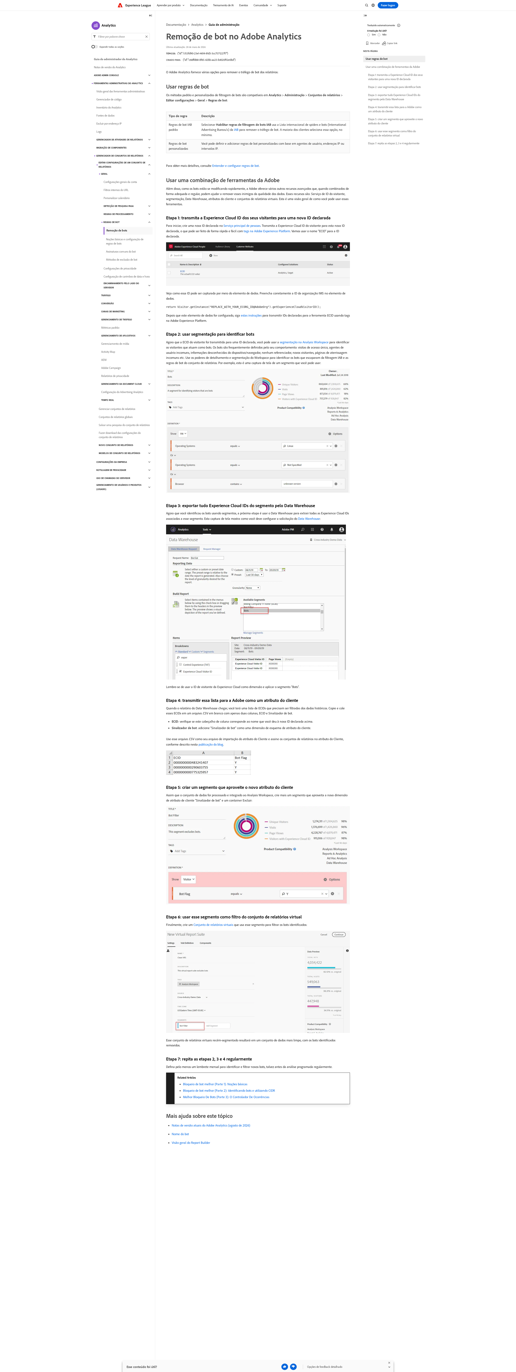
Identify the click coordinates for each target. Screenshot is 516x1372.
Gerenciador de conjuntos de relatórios (119, 155)
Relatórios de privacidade (115, 376)
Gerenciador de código (109, 99)
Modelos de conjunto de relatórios (119, 453)
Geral (104, 173)
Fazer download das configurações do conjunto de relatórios (120, 435)
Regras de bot (111, 222)
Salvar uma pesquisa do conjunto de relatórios (124, 425)
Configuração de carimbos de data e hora (127, 276)
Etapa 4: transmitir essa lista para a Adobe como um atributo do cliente (394, 109)
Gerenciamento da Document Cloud (121, 384)
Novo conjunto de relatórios (116, 445)
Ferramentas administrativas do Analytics (118, 83)
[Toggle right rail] (365, 15)
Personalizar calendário (117, 198)
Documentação (176, 25)
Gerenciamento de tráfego (116, 319)
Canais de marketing (113, 311)
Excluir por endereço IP (109, 123)
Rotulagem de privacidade (111, 470)
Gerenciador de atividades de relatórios (119, 139)
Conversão (107, 303)
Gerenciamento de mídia (115, 344)
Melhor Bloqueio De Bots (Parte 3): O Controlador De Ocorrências (226, 1097)
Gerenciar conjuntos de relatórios (117, 409)
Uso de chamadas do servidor (113, 478)
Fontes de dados (105, 115)
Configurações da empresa (111, 462)
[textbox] (121, 36)
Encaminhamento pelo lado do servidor (121, 285)
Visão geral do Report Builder (191, 1143)
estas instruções (251, 315)
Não (384, 34)
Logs (99, 131)
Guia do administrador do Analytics (115, 59)
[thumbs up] (284, 1367)
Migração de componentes (111, 147)
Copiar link (392, 43)
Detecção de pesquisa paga (119, 206)
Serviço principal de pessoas (242, 226)
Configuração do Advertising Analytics (122, 392)
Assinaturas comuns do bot (121, 251)
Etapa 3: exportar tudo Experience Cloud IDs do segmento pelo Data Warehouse (394, 97)
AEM (104, 360)
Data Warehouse (309, 519)
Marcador (375, 43)
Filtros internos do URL (116, 190)
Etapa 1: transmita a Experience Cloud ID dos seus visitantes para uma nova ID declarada (395, 77)
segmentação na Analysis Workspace (304, 342)
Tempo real (107, 400)
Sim (374, 34)
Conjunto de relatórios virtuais (213, 925)
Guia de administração (224, 25)
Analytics (197, 25)
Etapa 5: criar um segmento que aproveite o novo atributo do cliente (395, 121)
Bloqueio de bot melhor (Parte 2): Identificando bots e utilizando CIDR (229, 1090)
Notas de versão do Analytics (110, 67)
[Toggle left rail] (150, 15)
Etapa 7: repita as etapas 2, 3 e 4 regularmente (393, 143)
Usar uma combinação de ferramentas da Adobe (393, 67)
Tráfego (106, 295)
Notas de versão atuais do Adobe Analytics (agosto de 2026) (211, 1125)
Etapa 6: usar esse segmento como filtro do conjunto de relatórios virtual (392, 133)
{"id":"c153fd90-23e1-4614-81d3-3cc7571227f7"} (202, 53)
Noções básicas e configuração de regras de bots (125, 241)
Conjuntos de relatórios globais (116, 417)
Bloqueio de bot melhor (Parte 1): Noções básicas (215, 1084)
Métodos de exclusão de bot (121, 259)
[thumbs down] (293, 1367)
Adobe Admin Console (106, 75)
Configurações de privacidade (120, 268)
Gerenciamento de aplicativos (118, 335)
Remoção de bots (116, 230)
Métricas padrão (110, 327)
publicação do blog (211, 744)
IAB (236, 130)
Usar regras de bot (376, 59)
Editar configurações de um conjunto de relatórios (122, 164)
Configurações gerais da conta (120, 182)
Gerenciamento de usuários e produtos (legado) (118, 487)
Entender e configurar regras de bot (235, 166)
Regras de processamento (118, 214)
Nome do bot (180, 1134)
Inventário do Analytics (108, 107)
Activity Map (108, 352)
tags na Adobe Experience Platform (267, 231)
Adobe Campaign (111, 368)
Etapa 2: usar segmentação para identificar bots (394, 87)
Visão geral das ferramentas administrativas (120, 91)
